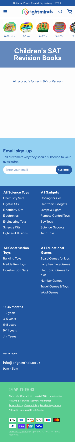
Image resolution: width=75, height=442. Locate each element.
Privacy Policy (16, 405)
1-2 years (9, 313)
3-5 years (9, 319)
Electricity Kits (13, 210)
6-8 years (9, 324)
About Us (14, 396)
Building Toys (12, 258)
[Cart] (68, 11)
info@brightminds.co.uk (21, 363)
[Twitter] (16, 389)
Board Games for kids (55, 258)
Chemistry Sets (13, 198)
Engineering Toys (14, 221)
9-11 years (10, 330)
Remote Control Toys (55, 215)
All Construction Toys (16, 250)
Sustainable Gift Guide (32, 410)
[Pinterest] (27, 389)
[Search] (59, 11)
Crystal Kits (11, 204)
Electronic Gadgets (54, 204)
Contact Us (26, 396)
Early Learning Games (55, 264)
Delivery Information (41, 400)
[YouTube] (32, 389)
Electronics (10, 215)
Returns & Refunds (19, 400)
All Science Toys (16, 192)
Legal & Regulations (50, 405)
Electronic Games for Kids (55, 272)
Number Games (51, 280)
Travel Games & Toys (55, 286)
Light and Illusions (15, 233)
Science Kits (11, 227)
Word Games (49, 292)
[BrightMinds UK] (37, 11)
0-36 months (13, 307)
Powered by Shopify (19, 431)
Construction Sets (15, 270)
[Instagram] (11, 389)
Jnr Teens (9, 336)
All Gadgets (50, 192)
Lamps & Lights (51, 210)
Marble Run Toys (14, 264)
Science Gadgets (52, 227)
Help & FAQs (40, 396)
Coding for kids (51, 198)
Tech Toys (47, 233)
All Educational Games (52, 250)
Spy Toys (47, 221)
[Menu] (7, 11)
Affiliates (13, 410)
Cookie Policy (31, 405)
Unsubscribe (55, 396)
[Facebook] (21, 389)
